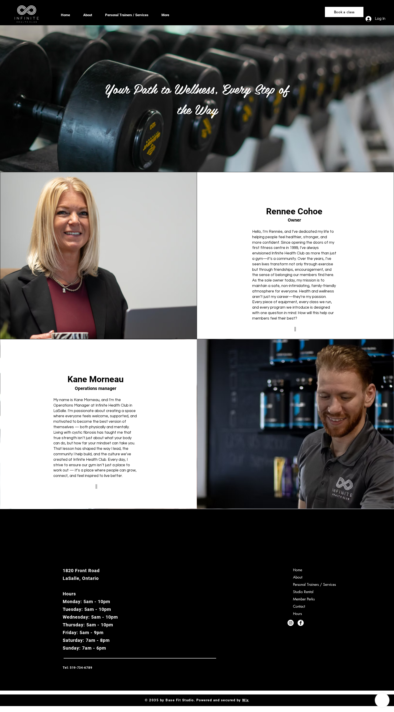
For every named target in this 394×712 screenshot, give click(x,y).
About (297, 577)
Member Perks (304, 599)
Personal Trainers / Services (314, 584)
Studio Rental (303, 591)
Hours (297, 613)
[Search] (304, 13)
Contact (299, 606)
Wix (245, 700)
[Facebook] (301, 623)
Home (297, 570)
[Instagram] (291, 623)
